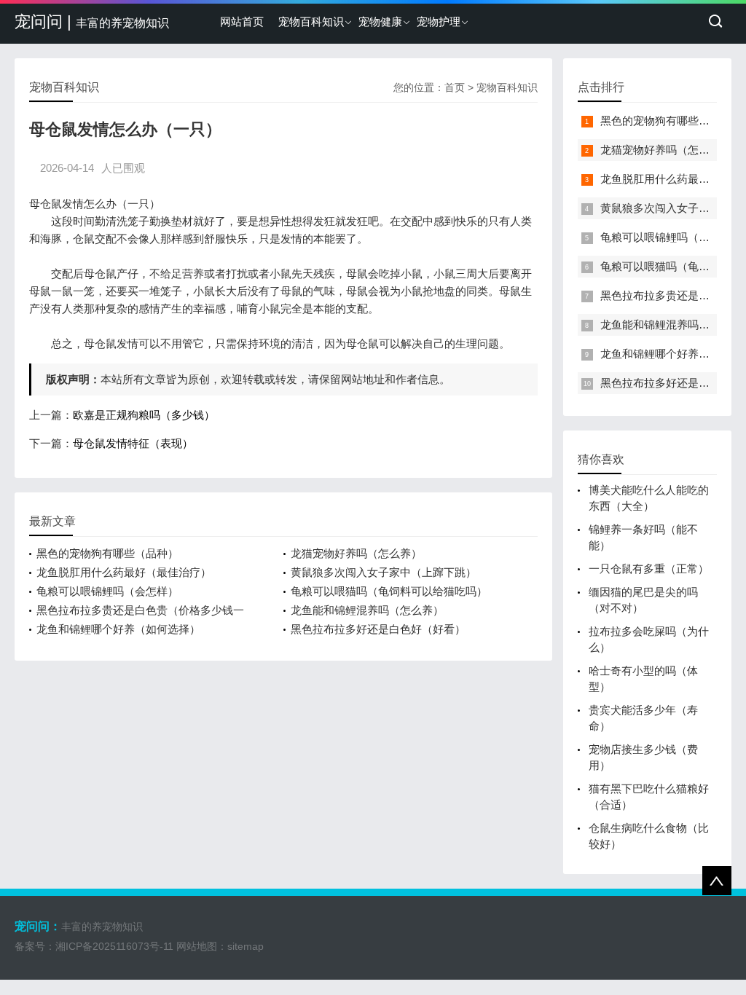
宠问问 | (92, 21)
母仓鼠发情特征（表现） (133, 443)
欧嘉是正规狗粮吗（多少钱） (144, 415)
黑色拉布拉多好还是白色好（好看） (378, 629)
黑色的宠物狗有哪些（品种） (107, 553)
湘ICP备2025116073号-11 (114, 946)
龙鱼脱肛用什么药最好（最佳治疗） (123, 572)
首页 (454, 87)
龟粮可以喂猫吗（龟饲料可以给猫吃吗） (389, 591)
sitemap (245, 946)
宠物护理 (438, 21)
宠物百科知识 (311, 21)
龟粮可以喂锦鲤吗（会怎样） (107, 591)
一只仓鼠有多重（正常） (649, 568)
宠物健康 (380, 21)
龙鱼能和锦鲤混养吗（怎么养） (367, 610)
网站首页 (242, 21)
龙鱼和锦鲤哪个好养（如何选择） (118, 629)
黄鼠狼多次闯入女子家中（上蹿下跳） (383, 572)
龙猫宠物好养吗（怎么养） (356, 553)
